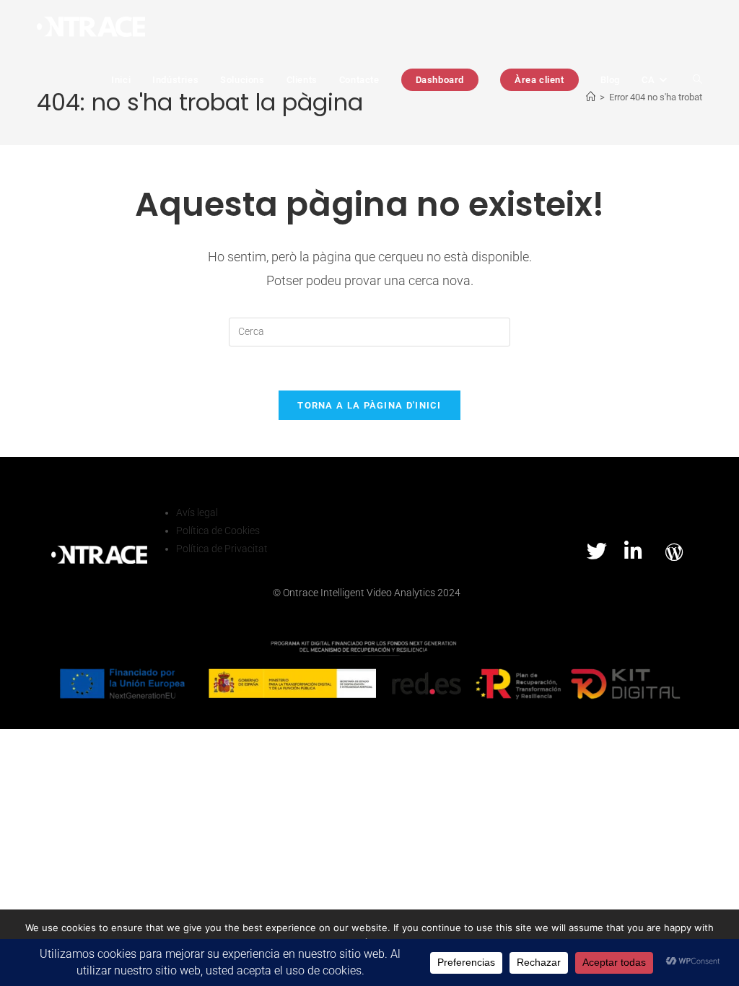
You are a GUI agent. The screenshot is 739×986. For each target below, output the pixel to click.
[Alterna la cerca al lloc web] (697, 80)
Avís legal (197, 512)
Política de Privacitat (222, 548)
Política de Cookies (218, 530)
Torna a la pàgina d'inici (369, 405)
